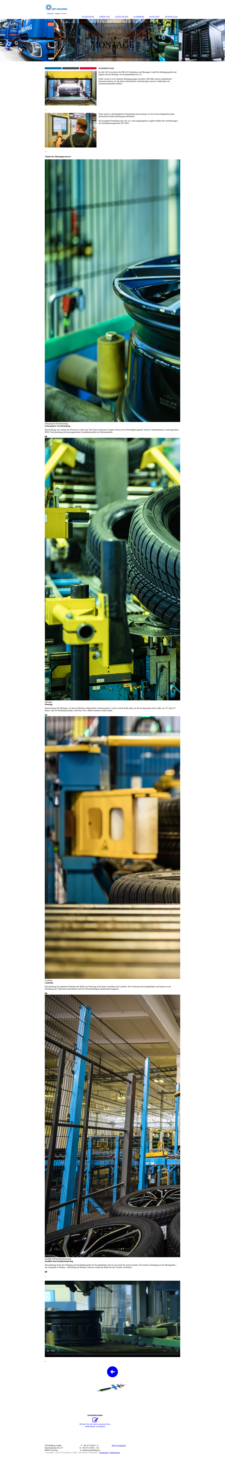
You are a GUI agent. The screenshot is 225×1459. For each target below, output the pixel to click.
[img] (112, 40)
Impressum (103, 1452)
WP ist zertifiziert (119, 1445)
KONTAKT (154, 17)
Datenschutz (115, 1452)
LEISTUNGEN (121, 17)
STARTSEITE (88, 17)
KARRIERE (139, 17)
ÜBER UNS (104, 17)
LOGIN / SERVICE (169, 36)
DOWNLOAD (171, 17)
